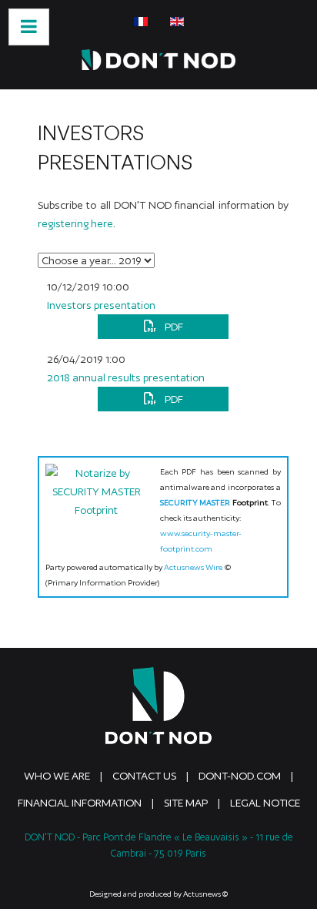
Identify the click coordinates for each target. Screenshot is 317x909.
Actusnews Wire (193, 567)
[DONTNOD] (158, 59)
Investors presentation (101, 305)
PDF (172, 326)
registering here (75, 223)
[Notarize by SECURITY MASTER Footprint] (96, 501)
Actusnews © (205, 894)
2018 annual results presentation (126, 377)
